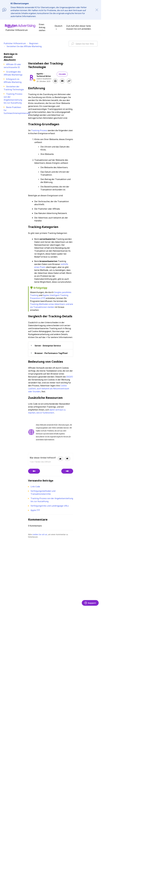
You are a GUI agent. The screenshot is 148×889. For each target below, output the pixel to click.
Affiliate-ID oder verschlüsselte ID (12, 66)
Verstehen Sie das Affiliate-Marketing (24, 46)
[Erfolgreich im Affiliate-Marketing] (34, 471)
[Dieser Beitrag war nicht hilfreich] (67, 458)
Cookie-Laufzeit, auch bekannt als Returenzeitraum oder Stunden (48, 388)
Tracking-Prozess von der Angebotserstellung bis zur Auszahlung (13, 98)
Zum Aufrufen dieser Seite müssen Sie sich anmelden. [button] (78, 27)
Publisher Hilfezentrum (15, 43)
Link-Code (35, 486)
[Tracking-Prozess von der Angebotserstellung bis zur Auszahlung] (67, 471)
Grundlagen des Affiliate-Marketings (13, 73)
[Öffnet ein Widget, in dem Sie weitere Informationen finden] (90, 603)
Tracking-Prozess (39, 130)
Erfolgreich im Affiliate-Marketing (12, 80)
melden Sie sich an (39, 534)
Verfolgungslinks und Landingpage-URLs (50, 505)
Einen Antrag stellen (42, 27)
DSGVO (69, 376)
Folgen (62, 74)
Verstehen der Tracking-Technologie (14, 88)
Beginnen (33, 43)
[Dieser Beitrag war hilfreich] (60, 458)
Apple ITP (35, 510)
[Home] (20, 25)
